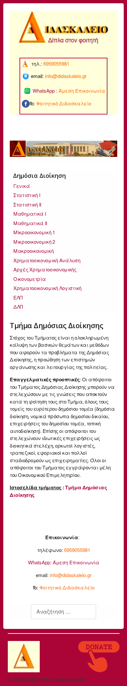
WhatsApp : (69, 90)
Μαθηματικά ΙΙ (30, 223)
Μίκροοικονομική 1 (34, 232)
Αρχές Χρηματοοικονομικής (45, 269)
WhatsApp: (39, 562)
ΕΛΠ (17, 297)
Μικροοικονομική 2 (34, 241)
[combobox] (63, 611)
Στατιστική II (27, 204)
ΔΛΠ (18, 306)
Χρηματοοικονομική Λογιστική (47, 287)
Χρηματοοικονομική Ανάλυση (46, 260)
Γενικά (21, 185)
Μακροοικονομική (33, 250)
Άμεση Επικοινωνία (76, 562)
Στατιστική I (26, 194)
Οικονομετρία (29, 278)
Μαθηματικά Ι (29, 213)
